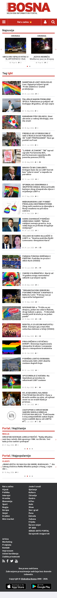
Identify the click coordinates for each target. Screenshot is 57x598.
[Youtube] (16, 561)
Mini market (8, 519)
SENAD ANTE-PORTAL (39, 531)
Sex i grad (33, 510)
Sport (4, 504)
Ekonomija (7, 501)
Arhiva (5, 539)
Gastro (32, 498)
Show (31, 507)
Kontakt (5, 548)
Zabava (32, 519)
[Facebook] (8, 561)
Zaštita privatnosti (11, 557)
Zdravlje (33, 495)
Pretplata (6, 545)
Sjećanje (33, 489)
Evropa (5, 510)
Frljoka (32, 522)
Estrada (32, 516)
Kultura (32, 492)
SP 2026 (32, 528)
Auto (31, 504)
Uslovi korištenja (10, 553)
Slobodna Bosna (29, 579)
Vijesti (5, 489)
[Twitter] (11, 561)
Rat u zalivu (7, 486)
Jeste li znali (35, 486)
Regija (5, 507)
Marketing (7, 542)
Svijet (5, 513)
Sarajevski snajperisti (39, 534)
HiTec (31, 501)
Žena (31, 513)
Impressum (7, 551)
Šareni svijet (35, 525)
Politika (6, 492)
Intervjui (6, 495)
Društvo (6, 516)
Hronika (6, 498)
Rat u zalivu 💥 (24, 22)
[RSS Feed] (3, 561)
